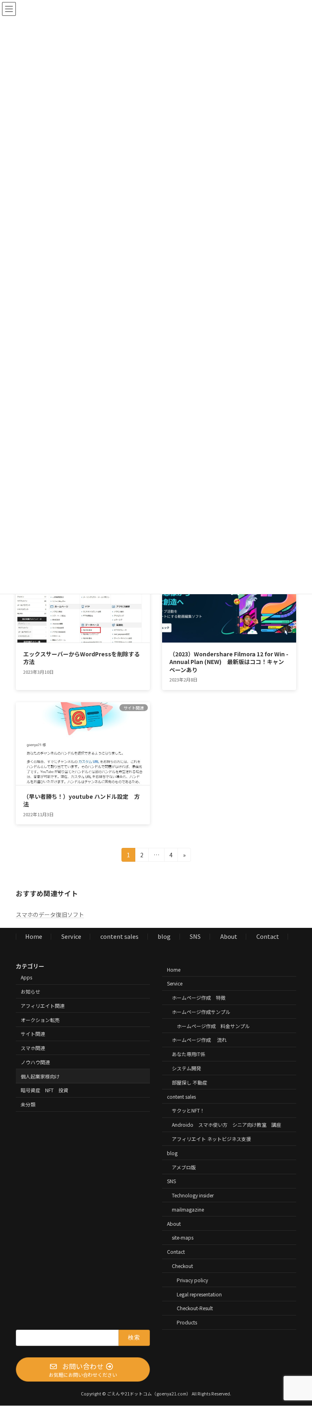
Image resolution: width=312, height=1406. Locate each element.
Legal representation (199, 1294)
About (228, 936)
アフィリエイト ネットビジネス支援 (211, 1138)
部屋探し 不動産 (189, 1082)
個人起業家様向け (40, 1076)
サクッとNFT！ (188, 1110)
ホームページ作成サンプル (201, 1011)
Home (33, 936)
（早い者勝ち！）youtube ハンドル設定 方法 (81, 800)
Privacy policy (192, 1280)
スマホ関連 (33, 1047)
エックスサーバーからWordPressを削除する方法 (81, 658)
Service (71, 936)
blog (164, 936)
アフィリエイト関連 (43, 1005)
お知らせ (30, 991)
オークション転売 (40, 1019)
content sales (119, 936)
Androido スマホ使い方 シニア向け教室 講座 (226, 1124)
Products (187, 1322)
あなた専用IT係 (188, 1054)
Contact (267, 936)
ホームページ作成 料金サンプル (213, 1025)
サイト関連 (33, 1034)
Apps (26, 977)
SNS (195, 936)
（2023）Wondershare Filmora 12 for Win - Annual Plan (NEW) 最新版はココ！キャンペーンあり (228, 662)
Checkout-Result (195, 1308)
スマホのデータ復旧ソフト (50, 914)
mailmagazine (188, 1209)
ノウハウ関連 (35, 1062)
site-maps (182, 1237)
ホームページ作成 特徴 (198, 997)
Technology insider (193, 1195)
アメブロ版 (184, 1167)
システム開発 (186, 1068)
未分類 (28, 1104)
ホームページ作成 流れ (199, 1040)
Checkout (182, 1265)
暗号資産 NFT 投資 (44, 1090)
